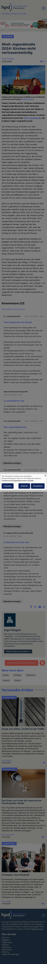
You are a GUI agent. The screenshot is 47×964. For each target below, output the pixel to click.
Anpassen (7, 486)
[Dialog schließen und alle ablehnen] (45, 475)
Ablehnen (24, 486)
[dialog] (23, 482)
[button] (43, 9)
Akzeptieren (37, 486)
